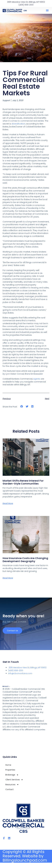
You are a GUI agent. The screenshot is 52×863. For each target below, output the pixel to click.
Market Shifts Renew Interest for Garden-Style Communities (23, 482)
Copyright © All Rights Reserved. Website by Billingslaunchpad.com (25, 856)
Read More (8, 503)
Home (8, 765)
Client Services (12, 779)
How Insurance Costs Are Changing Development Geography (25, 559)
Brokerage (10, 774)
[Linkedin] (9, 838)
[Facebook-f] (4, 838)
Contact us (12, 630)
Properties (10, 769)
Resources (10, 784)
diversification (18, 123)
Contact (9, 789)
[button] (47, 10)
